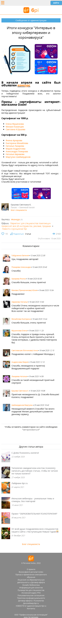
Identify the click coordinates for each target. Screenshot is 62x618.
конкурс (23, 85)
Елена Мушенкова (15, 123)
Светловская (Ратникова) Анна (25, 350)
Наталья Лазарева (15, 146)
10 (6, 233)
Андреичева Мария (20, 362)
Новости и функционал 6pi (14, 228)
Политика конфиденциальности (31, 598)
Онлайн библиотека (31, 585)
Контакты (31, 608)
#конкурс (15, 219)
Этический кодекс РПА (31, 593)
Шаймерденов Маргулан (22, 405)
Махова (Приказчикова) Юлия (24, 290)
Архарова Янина (19, 278)
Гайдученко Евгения (20, 255)
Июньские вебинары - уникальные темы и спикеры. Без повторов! (33, 500)
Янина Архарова (14, 140)
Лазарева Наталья (19, 376)
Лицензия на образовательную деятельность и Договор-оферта (31, 581)
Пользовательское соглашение (31, 595)
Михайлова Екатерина (21, 319)
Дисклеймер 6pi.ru (31, 603)
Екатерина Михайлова (17, 143)
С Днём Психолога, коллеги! (25, 452)
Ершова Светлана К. (21, 204)
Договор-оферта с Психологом (31, 600)
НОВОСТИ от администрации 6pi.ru (31, 606)
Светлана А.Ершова (15, 129)
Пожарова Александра (21, 267)
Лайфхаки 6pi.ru (20, 483)
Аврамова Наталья (20, 302)
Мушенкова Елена (19, 330)
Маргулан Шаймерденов (18, 157)
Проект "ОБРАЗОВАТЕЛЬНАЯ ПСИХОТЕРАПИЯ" (34, 513)
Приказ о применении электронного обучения (31, 575)
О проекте (31, 569)
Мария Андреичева (15, 148)
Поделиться (18, 234)
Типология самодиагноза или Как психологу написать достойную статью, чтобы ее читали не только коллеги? (35, 471)
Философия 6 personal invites (31, 572)
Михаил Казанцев (15, 126)
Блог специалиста (19, 210)
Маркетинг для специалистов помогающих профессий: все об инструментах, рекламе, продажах (26, 224)
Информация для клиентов (31, 587)
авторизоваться (31, 429)
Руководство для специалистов (31, 590)
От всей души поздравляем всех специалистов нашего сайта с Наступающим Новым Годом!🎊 (35, 530)
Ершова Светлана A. (20, 391)
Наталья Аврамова (15, 154)
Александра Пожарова (17, 151)
